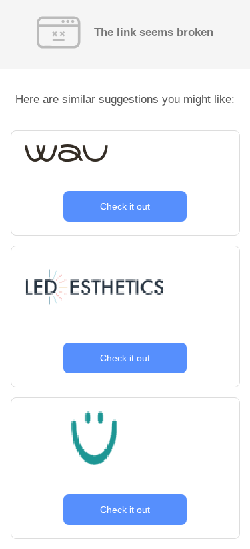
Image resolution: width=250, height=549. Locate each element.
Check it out (125, 206)
